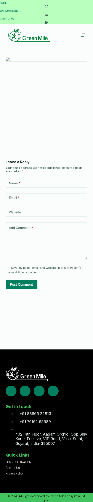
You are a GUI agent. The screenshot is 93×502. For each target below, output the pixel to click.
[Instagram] (39, 391)
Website (15, 212)
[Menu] (83, 35)
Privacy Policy (15, 473)
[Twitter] (25, 391)
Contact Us (13, 468)
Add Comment (21, 228)
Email (14, 198)
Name (14, 183)
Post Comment (21, 284)
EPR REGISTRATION (18, 462)
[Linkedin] (53, 391)
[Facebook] (11, 391)
